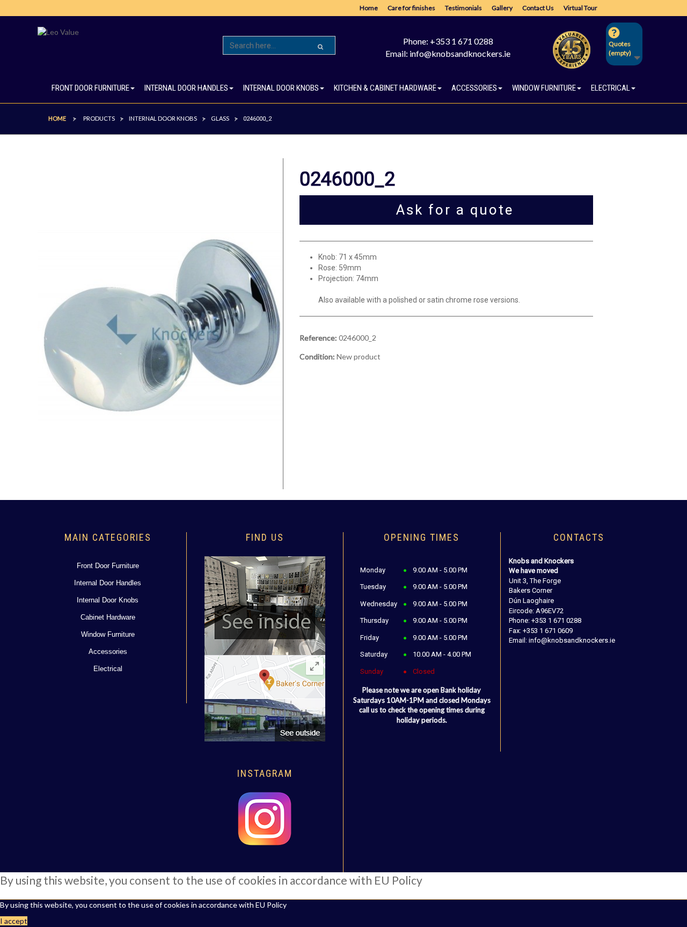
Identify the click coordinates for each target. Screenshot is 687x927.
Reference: (318, 337)
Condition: (317, 356)
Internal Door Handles (107, 583)
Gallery (502, 8)
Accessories (108, 652)
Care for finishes (411, 8)
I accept (13, 920)
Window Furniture (108, 634)
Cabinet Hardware (108, 617)
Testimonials (463, 8)
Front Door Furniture (108, 566)
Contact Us (538, 8)
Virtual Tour (580, 8)
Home (369, 8)
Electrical (107, 669)
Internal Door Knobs (107, 600)
